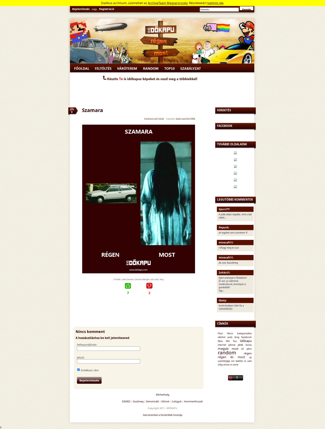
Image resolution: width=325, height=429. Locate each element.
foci (235, 341)
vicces (226, 364)
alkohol (221, 337)
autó (156, 279)
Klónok (165, 401)
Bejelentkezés (81, 9)
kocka (249, 344)
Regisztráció (106, 9)
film (228, 341)
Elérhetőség (162, 394)
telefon (239, 361)
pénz (249, 348)
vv (231, 364)
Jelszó (80, 357)
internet (222, 344)
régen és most (231, 357)
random (227, 352)
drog (236, 337)
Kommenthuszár (193, 401)
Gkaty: (223, 300)
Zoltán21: (224, 272)
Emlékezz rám (90, 370)
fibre (220, 341)
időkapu (246, 341)
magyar (223, 348)
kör (152, 279)
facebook (246, 337)
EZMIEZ (126, 401)
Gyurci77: (224, 209)
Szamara (92, 110)
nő (242, 348)
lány (161, 279)
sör (233, 360)
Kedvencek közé (154, 119)
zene (235, 364)
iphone (231, 344)
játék (240, 344)
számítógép (224, 360)
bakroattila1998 (185, 119)
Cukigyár (177, 401)
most (235, 348)
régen (248, 353)
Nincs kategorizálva (239, 333)
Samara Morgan (142, 279)
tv (245, 360)
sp (250, 357)
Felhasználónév (86, 344)
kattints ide (215, 3)
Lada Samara (128, 279)
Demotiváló (152, 401)
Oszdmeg (138, 401)
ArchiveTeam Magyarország (168, 3)
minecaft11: (226, 242)
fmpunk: (224, 227)
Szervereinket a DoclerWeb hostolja (162, 415)
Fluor (220, 333)
